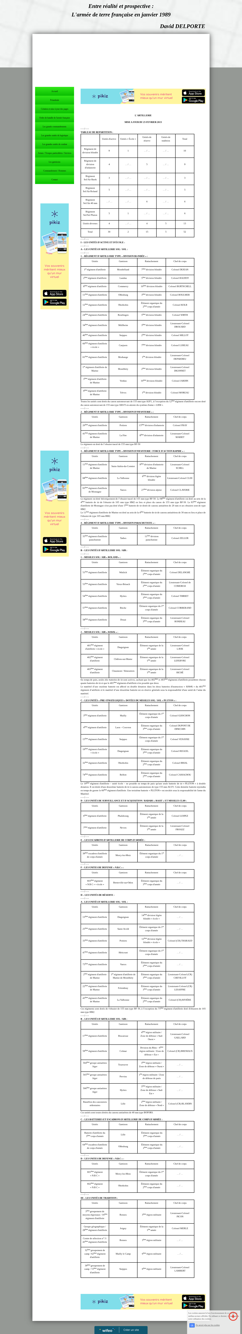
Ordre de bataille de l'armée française (54, 118)
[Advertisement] (121, 60)
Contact (54, 179)
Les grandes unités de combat (54, 144)
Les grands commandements (54, 126)
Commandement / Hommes (54, 171)
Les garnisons (54, 162)
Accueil (54, 91)
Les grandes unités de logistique (54, 135)
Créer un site (131, 1330)
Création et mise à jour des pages (54, 109)
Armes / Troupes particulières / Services (54, 153)
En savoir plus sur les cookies (208, 1325)
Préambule (54, 100)
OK (192, 1325)
